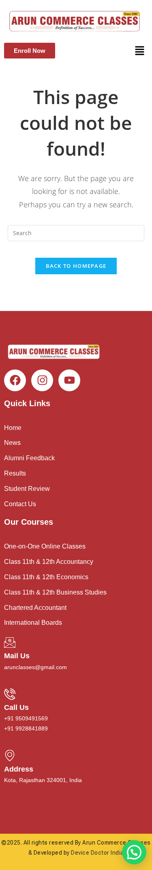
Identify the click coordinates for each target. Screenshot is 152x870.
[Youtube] (69, 380)
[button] (140, 50)
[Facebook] (15, 380)
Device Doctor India (97, 852)
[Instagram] (42, 380)
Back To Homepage (76, 265)
